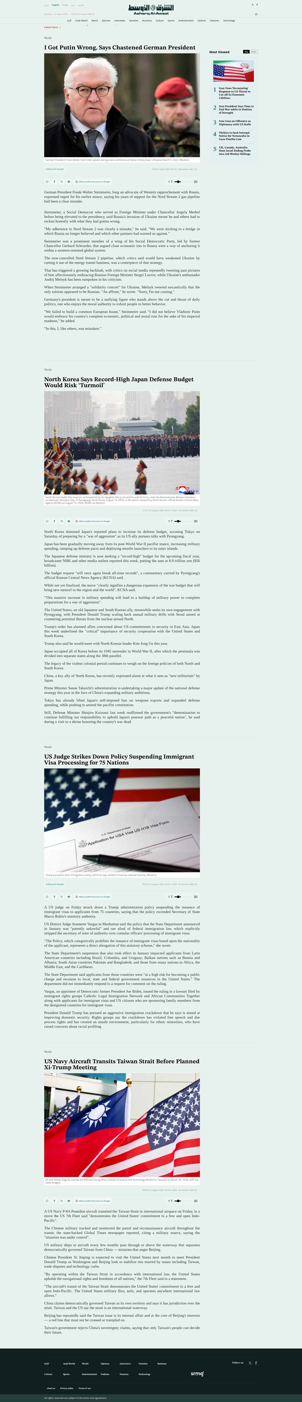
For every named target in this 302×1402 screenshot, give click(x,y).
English (55, 5)
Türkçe (65, 5)
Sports (171, 20)
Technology (229, 20)
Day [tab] (246, 52)
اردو (73, 5)
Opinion (106, 20)
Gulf (69, 20)
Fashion (202, 20)
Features (214, 20)
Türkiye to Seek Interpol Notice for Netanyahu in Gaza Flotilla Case (234, 136)
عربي (46, 5)
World (95, 20)
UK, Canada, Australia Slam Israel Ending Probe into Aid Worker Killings (235, 150)
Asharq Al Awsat (55, 169)
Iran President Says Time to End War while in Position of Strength (236, 109)
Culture (160, 20)
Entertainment (186, 20)
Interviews (119, 20)
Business (147, 20)
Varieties (133, 20)
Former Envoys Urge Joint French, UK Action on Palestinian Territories (100, 27)
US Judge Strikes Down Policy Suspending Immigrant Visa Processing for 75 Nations (119, 760)
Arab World (81, 20)
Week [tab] (253, 52)
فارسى (81, 5)
